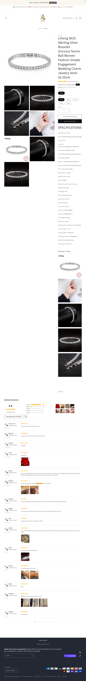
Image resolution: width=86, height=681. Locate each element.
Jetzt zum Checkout (70, 121)
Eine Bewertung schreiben (13, 416)
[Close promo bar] (85, 1)
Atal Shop (10, 676)
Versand (60, 87)
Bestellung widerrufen (43, 644)
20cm (68, 103)
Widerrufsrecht (37, 676)
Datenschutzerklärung (27, 676)
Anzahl (59, 107)
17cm (61, 99)
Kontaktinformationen (51, 676)
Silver (61, 93)
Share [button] (61, 391)
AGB (43, 676)
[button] (6, 18)
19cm (75, 99)
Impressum (64, 676)
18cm (61, 103)
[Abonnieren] (32, 656)
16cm (68, 99)
